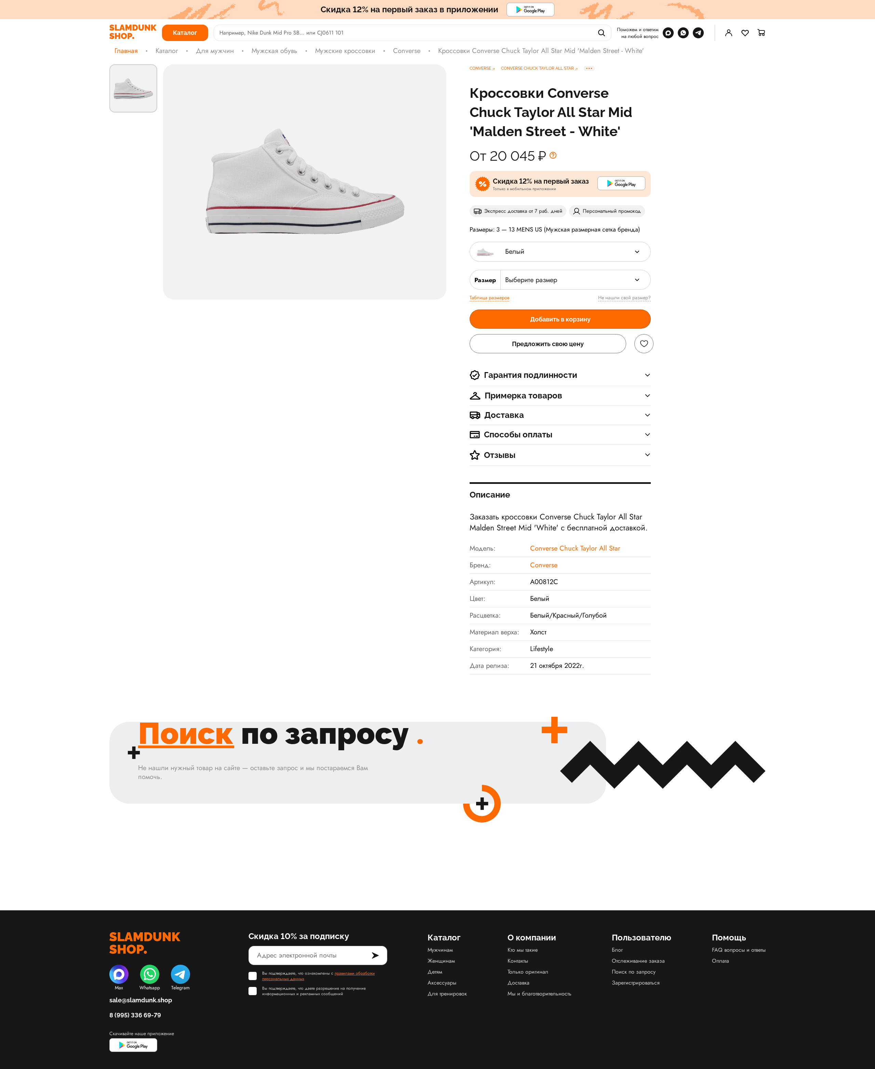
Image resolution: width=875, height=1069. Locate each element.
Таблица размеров (489, 297)
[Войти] (729, 33)
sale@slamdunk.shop (140, 1000)
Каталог (167, 51)
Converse (406, 51)
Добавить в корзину (560, 319)
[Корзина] (761, 33)
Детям (435, 972)
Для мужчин (215, 51)
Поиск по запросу (634, 972)
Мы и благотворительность (539, 994)
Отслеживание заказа (638, 961)
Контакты (518, 961)
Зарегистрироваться (636, 983)
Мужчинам (440, 950)
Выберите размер (531, 280)
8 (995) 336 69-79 (135, 1015)
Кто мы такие (523, 950)
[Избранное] (745, 33)
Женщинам (441, 961)
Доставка (518, 983)
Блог (617, 950)
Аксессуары (442, 983)
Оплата (720, 961)
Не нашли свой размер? (624, 297)
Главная (126, 51)
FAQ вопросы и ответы (739, 950)
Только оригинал (528, 972)
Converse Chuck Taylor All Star (575, 548)
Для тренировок (447, 994)
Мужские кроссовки (345, 51)
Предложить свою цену (548, 343)
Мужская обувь (274, 51)
